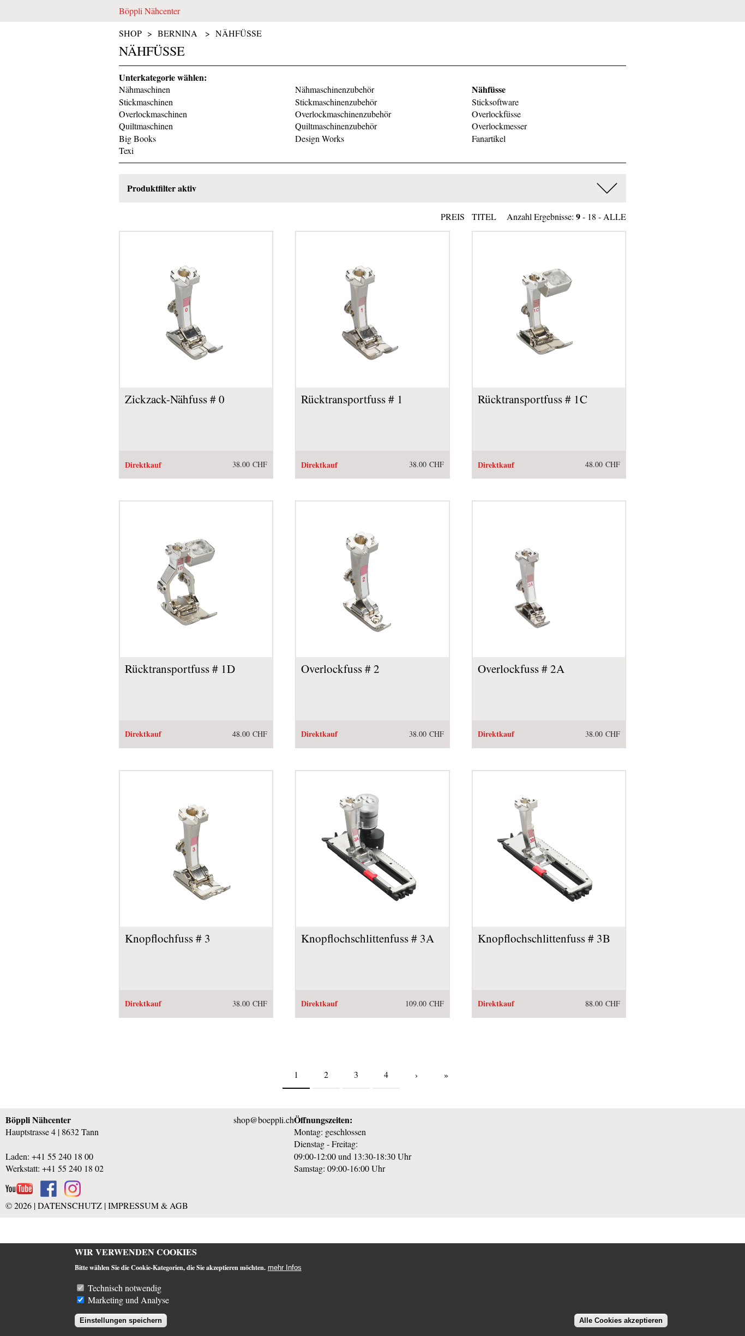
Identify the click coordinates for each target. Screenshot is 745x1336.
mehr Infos (285, 1267)
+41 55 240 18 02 (73, 1168)
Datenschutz (70, 1205)
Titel (484, 216)
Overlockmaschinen (153, 114)
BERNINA (177, 33)
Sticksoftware (495, 102)
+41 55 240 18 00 (62, 1156)
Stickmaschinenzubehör (336, 102)
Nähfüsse (238, 33)
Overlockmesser (499, 126)
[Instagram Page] (72, 1193)
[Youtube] (19, 1193)
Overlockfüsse (496, 114)
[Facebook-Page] (48, 1193)
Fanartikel (489, 138)
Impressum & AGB (148, 1205)
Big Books (137, 138)
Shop (130, 33)
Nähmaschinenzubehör (334, 89)
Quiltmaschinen (146, 126)
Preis (453, 216)
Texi (126, 150)
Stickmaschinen (146, 102)
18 (591, 216)
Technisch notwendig (124, 1287)
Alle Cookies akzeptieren (621, 1320)
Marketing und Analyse (128, 1299)
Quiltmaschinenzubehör (336, 126)
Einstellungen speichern (121, 1320)
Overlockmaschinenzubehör (343, 114)
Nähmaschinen (144, 89)
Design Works (319, 138)
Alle (614, 216)
